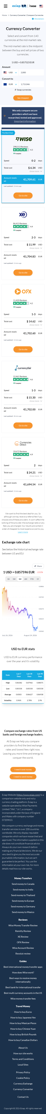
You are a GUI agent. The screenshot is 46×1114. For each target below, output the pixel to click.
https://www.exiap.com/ (28, 794)
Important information (25, 121)
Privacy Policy (23, 1072)
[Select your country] (41, 6)
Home (4, 15)
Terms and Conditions (23, 1059)
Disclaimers (39, 19)
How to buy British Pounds (23, 1034)
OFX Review (23, 942)
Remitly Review (23, 931)
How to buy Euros (23, 1011)
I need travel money (23, 769)
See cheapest (23, 98)
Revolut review (23, 953)
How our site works (23, 1053)
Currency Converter (23, 1089)
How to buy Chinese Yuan (23, 1028)
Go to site (23, 195)
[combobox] (10, 72)
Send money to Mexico (23, 912)
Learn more (23, 532)
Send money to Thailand (23, 895)
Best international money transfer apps (23, 966)
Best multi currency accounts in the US (23, 993)
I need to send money (23, 776)
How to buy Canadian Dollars (23, 1040)
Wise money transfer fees (23, 998)
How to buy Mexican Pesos (23, 1023)
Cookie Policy (23, 1078)
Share (39, 566)
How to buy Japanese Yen (23, 1017)
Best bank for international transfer (23, 987)
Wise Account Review (23, 947)
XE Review (23, 936)
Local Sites (23, 1064)
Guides (23, 961)
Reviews (23, 919)
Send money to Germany (23, 906)
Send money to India (23, 889)
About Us (23, 1047)
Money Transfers (23, 878)
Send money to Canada (23, 883)
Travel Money (23, 1006)
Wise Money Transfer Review (23, 925)
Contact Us (23, 1096)
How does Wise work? (23, 972)
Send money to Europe (23, 900)
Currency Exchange (23, 1083)
